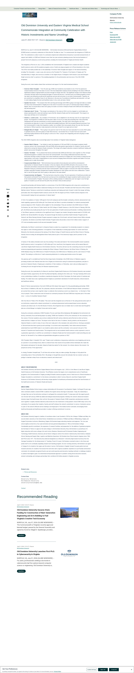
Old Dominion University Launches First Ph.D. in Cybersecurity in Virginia (36, 552)
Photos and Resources (30, 472)
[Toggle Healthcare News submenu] (80, 8)
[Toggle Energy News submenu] (47, 8)
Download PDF (114, 35)
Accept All (114, 669)
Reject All (103, 669)
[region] (67, 669)
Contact (23, 488)
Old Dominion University (54, 40)
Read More (21, 535)
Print (111, 32)
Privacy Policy (57, 671)
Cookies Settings (91, 669)
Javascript (113, 42)
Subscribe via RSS (115, 37)
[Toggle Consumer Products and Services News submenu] (37, 8)
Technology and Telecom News (109, 8)
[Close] (131, 669)
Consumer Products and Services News (24, 8)
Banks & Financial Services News (57, 8)
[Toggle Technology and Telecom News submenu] (119, 8)
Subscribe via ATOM (115, 39)
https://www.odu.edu (115, 22)
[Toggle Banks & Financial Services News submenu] (68, 8)
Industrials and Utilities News (90, 8)
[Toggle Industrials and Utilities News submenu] (99, 8)
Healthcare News (74, 8)
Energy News (42, 8)
